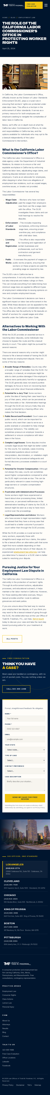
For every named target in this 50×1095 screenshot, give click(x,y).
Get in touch (38, 619)
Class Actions (7, 999)
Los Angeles (14, 864)
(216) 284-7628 (11, 885)
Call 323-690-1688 (16, 689)
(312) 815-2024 (11, 899)
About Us (6, 1021)
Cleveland (11, 881)
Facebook (6, 1066)
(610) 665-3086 (11, 913)
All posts (12, 639)
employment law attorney (25, 552)
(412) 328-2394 (10, 941)
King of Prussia (15, 909)
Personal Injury (8, 1007)
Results (5, 1028)
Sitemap (38, 1085)
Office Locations (8, 1058)
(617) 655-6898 (11, 927)
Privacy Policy (40, 807)
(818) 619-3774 (13, 868)
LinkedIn (5, 1062)
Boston (9, 923)
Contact (5, 1036)
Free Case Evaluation (31, 5)
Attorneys (6, 1024)
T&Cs (29, 1085)
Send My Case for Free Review (25, 798)
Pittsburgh (12, 937)
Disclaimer (20, 1085)
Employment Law (9, 991)
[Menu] (46, 5)
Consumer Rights (9, 995)
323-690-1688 (8, 1050)
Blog (13, 17)
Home (5, 17)
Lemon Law (7, 1003)
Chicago (10, 895)
